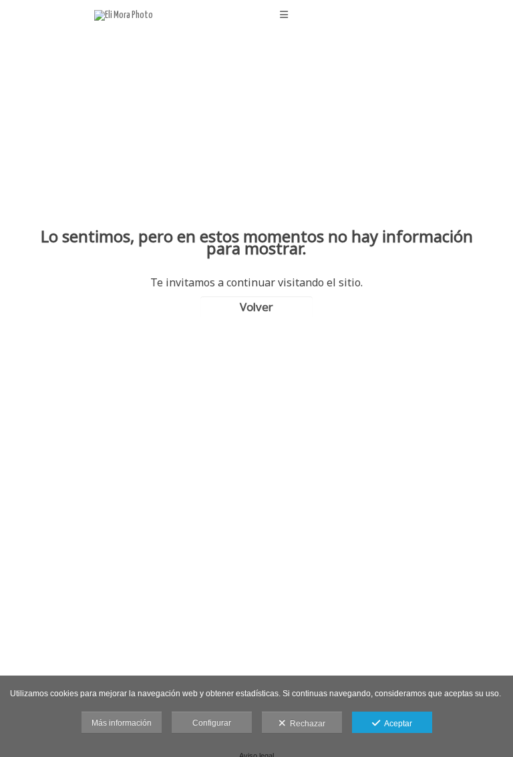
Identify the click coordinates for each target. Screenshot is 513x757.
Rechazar (305, 723)
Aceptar (396, 723)
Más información (122, 723)
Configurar (211, 723)
